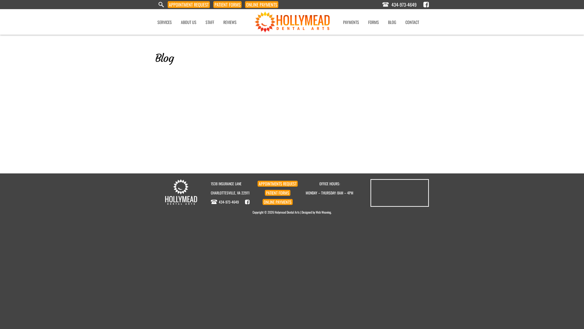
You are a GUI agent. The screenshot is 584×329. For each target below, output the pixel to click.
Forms (227, 4)
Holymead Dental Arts (287, 212)
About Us (188, 22)
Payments (261, 4)
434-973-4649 (404, 4)
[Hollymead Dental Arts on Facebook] (426, 4)
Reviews (230, 22)
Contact (412, 22)
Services (164, 22)
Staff (210, 22)
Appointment (189, 4)
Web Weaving (323, 212)
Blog (392, 22)
